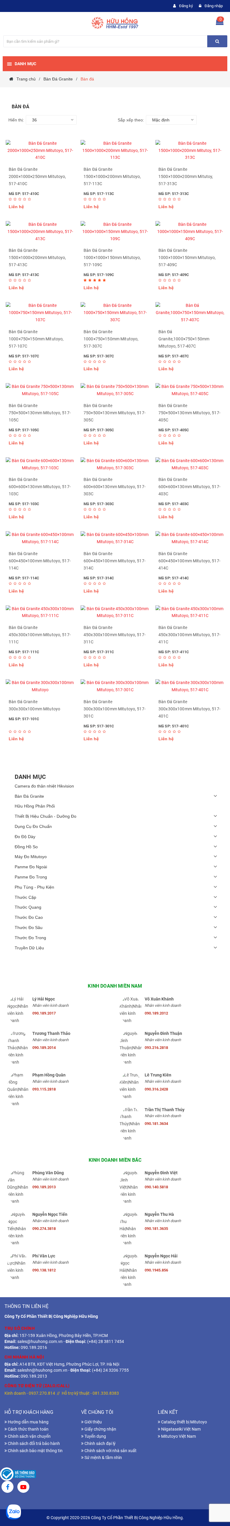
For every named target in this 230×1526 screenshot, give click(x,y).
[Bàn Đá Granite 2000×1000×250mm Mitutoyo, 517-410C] (40, 150)
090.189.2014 (44, 1047)
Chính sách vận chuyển (29, 1436)
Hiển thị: (16, 120)
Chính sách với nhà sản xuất (110, 1450)
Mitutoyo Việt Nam (178, 1436)
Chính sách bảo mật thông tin (35, 1450)
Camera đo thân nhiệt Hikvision (44, 786)
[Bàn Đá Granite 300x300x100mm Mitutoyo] (40, 686)
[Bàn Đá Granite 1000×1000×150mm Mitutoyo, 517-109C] (115, 231)
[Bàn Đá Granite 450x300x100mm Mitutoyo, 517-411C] (189, 612)
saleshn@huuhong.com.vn (42, 1370)
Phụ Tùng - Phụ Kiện (34, 887)
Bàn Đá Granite (29, 796)
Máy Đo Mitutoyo (31, 856)
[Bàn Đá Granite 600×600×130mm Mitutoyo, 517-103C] (40, 464)
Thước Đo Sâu (29, 927)
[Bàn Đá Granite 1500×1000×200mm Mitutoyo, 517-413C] (40, 231)
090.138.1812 (44, 1270)
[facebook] (7, 1487)
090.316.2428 (156, 1089)
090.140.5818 (156, 1187)
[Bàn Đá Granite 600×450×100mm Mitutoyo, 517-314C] (115, 538)
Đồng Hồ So (26, 846)
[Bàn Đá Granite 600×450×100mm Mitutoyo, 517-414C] (189, 538)
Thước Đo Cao (29, 917)
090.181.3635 (156, 1228)
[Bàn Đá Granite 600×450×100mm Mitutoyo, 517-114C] (40, 538)
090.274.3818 (44, 1228)
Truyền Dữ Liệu (29, 947)
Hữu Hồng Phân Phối (35, 806)
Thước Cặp (25, 897)
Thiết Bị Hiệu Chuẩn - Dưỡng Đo (45, 816)
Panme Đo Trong (31, 877)
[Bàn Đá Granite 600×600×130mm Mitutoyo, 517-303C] (115, 464)
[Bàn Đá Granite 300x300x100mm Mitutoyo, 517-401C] (189, 686)
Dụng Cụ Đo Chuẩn (33, 826)
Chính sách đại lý (100, 1443)
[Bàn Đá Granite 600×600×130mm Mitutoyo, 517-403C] (189, 464)
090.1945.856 (156, 1270)
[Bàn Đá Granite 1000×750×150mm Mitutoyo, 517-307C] (115, 312)
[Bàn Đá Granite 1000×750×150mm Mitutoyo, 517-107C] (40, 312)
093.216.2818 (156, 1047)
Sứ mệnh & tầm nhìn (103, 1457)
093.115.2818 (44, 1089)
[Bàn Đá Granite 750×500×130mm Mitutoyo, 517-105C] (40, 390)
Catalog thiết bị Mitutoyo (183, 1422)
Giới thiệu (93, 1422)
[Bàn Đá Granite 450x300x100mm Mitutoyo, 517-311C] (115, 612)
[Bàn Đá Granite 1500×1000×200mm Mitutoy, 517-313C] (189, 150)
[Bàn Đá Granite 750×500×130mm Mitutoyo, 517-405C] (189, 390)
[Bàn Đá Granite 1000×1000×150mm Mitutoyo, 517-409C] (189, 231)
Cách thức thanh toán (28, 1429)
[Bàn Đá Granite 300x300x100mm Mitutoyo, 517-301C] (115, 686)
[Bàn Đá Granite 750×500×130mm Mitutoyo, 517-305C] (115, 390)
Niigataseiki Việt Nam (180, 1429)
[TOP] (217, 1490)
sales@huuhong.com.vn (40, 1341)
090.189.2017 (44, 1013)
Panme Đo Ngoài (31, 866)
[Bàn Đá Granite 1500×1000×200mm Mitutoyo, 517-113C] (115, 150)
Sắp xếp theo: (131, 120)
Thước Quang (28, 907)
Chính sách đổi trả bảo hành (33, 1443)
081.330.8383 (106, 1393)
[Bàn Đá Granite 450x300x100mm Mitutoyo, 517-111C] (40, 612)
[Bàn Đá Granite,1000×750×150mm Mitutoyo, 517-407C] (189, 312)
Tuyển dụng (95, 1436)
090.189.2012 (156, 1013)
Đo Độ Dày (25, 836)
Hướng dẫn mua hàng (28, 1422)
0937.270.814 (42, 1393)
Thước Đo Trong (30, 937)
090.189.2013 (44, 1187)
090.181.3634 (156, 1123)
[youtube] (23, 1487)
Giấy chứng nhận (100, 1429)
